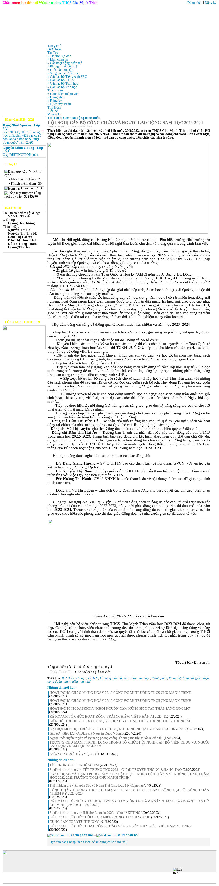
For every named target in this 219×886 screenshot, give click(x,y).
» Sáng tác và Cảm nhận (63, 73)
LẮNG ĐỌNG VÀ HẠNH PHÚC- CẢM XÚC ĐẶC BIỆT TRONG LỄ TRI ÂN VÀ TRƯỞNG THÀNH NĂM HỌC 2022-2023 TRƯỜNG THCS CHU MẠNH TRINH (129, 775)
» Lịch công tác (57, 59)
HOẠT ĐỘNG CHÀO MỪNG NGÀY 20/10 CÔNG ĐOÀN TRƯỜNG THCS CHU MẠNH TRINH (120, 692)
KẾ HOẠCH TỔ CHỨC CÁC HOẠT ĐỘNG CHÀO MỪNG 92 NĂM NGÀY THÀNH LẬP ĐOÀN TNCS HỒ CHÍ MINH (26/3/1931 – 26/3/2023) (129, 803)
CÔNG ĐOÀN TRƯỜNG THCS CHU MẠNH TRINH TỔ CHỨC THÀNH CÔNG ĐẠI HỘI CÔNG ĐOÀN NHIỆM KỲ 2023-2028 (129, 791)
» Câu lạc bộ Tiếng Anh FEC (67, 76)
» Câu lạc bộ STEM (61, 80)
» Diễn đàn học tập (60, 70)
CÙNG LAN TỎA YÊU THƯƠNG (74, 821)
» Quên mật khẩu (59, 104)
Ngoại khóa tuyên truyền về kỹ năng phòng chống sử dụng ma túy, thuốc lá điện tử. (106, 738)
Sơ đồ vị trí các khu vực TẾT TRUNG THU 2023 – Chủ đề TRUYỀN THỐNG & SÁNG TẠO (116, 769)
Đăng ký (210, 2)
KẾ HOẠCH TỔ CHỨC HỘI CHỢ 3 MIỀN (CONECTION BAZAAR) (100, 817)
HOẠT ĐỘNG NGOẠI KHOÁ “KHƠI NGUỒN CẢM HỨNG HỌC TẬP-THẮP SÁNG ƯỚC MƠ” (120, 708)
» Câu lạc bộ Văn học (62, 87)
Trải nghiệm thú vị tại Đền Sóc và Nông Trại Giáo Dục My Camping (96, 785)
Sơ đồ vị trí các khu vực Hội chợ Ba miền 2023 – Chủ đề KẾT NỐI (96, 812)
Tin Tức (53, 118)
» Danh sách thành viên (63, 94)
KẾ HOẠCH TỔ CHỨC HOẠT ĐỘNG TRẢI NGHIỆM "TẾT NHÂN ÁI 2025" (106, 716)
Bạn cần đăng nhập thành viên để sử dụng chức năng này (88, 842)
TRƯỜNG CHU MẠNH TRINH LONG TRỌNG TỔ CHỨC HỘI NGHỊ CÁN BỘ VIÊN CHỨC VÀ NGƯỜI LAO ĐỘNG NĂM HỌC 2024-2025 (129, 744)
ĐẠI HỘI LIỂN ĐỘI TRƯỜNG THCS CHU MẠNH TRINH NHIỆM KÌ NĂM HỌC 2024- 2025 (118, 729)
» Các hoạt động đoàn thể (64, 63)
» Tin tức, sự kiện (59, 56)
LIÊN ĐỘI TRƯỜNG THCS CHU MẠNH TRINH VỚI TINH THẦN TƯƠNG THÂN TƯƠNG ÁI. (120, 721)
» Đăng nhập (56, 97)
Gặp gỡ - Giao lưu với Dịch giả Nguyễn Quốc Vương (86, 733)
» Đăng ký (54, 100)
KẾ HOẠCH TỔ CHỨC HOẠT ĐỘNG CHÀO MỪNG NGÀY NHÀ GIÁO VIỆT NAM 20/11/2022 (120, 826)
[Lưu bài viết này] (208, 127)
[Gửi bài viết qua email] (197, 127)
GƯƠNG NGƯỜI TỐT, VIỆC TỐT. (75, 754)
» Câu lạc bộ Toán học (62, 83)
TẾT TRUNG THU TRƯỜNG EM (74, 765)
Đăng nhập (194, 2)
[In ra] (202, 127)
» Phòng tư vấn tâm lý (62, 66)
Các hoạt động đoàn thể (80, 118)
